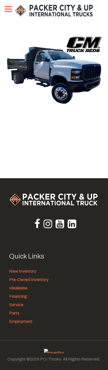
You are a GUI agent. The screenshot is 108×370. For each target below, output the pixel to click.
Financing (18, 296)
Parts (14, 313)
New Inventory (22, 271)
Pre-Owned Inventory (28, 279)
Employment (21, 321)
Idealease (18, 288)
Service (16, 304)
